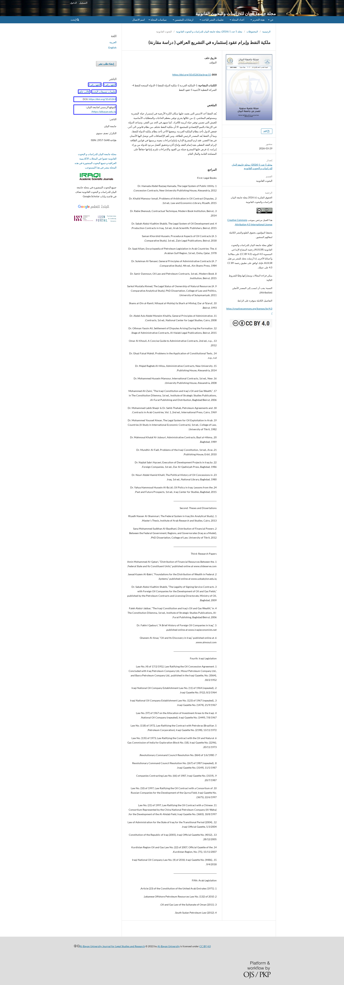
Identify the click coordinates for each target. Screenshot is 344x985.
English (112, 47)
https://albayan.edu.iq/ (103, 111)
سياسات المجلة (158, 19)
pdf (265, 131)
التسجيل (83, 2)
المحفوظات (252, 31)
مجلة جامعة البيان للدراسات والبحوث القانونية (236, 13)
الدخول (73, 2)
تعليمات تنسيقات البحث (104, 91)
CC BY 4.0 (205, 946)
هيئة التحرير (258, 19)
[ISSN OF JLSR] (94, 221)
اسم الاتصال (138, 19)
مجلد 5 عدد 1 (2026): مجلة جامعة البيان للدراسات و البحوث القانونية (209, 31)
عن (271, 19)
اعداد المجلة (237, 19)
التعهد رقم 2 (95, 84)
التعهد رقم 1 (110, 84)
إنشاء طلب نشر (106, 63)
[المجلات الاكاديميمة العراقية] (96, 180)
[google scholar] (94, 208)
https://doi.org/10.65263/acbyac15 (191, 74)
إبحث (74, 19)
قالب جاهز (84, 91)
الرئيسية (266, 31)
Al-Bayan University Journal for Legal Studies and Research (112, 946)
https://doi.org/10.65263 (102, 99)
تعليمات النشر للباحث (212, 19)
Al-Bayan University (168, 946)
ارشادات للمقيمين (183, 19)
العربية (112, 42)
